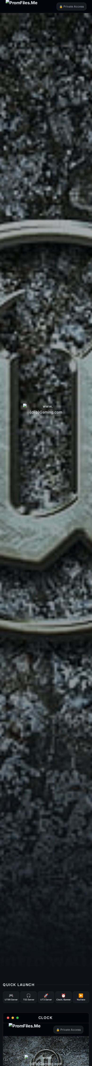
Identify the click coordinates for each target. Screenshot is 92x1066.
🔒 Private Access (71, 6)
